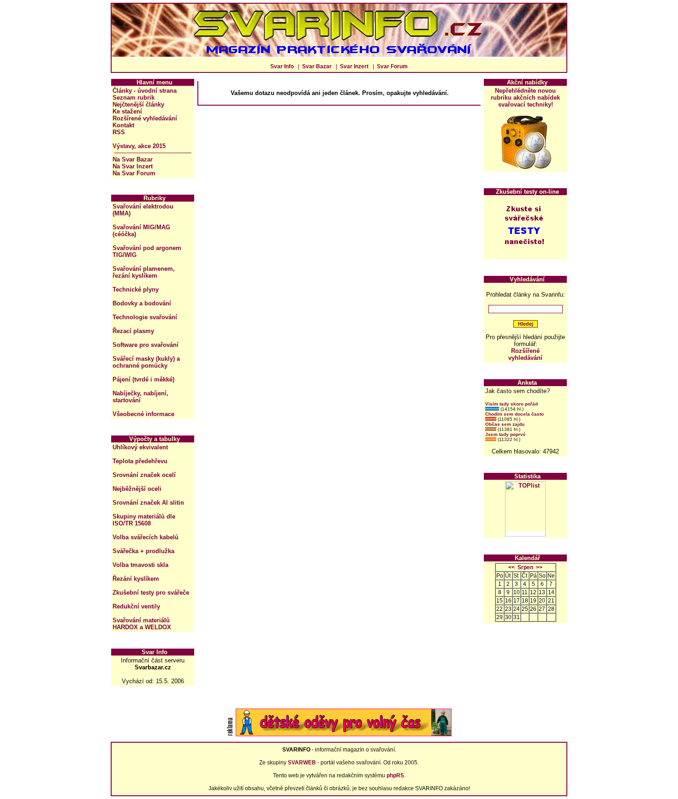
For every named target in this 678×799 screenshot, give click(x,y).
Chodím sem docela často (514, 414)
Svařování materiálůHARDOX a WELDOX (142, 624)
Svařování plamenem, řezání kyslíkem (144, 272)
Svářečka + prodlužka (143, 551)
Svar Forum (392, 66)
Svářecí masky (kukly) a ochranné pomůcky (146, 362)
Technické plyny (136, 289)
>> (539, 567)
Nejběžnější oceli (137, 488)
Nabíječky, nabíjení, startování (140, 397)
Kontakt (123, 125)
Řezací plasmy (133, 331)
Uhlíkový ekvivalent (140, 447)
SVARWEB (302, 762)
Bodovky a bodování (142, 303)
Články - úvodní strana (145, 90)
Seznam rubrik (134, 97)
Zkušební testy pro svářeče (151, 592)
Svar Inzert (354, 66)
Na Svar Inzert (133, 166)
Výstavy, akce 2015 (139, 146)
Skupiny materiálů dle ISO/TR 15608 (144, 520)
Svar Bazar (317, 66)
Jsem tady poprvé (505, 434)
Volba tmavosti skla (140, 564)
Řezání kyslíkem (136, 578)
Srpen (525, 567)
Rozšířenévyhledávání (525, 354)
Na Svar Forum (134, 173)
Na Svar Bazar (133, 159)
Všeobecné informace (143, 414)
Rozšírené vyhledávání (145, 118)
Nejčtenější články (138, 104)
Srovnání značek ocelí (144, 474)
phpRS (395, 775)
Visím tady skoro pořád (511, 403)
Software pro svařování (145, 344)
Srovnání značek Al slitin (148, 502)
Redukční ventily (136, 606)
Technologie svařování (145, 317)
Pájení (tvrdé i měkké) (143, 379)
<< (511, 567)
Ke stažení (127, 111)
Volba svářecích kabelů (145, 537)
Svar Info (282, 66)
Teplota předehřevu (140, 461)
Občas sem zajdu (504, 424)
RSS (119, 132)
